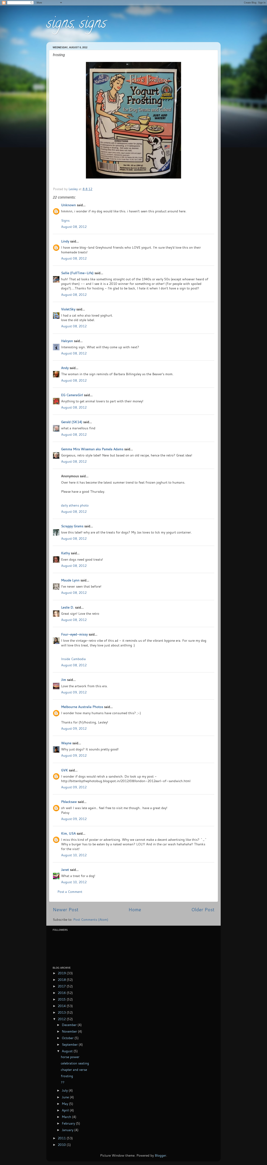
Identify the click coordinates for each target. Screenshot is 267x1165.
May (65, 1103)
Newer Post (65, 909)
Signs (65, 220)
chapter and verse (74, 1069)
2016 (62, 992)
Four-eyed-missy (74, 634)
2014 (62, 1005)
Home (134, 909)
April (66, 1110)
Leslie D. (67, 607)
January (68, 1129)
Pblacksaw (69, 801)
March (67, 1116)
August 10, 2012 (74, 855)
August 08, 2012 (74, 226)
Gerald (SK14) (71, 421)
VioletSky (68, 309)
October (68, 1037)
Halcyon (67, 340)
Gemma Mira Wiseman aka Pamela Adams (92, 449)
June (66, 1097)
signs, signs (76, 24)
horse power (70, 1056)
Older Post (202, 909)
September (70, 1044)
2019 (62, 973)
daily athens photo (75, 505)
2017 (62, 986)
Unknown (68, 205)
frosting (67, 1076)
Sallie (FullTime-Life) (77, 272)
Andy (65, 367)
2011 (62, 1138)
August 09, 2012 (74, 692)
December (70, 1024)
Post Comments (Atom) (90, 919)
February (69, 1123)
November (70, 1031)
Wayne (66, 743)
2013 (62, 1012)
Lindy (65, 241)
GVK (64, 770)
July (65, 1090)
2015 (62, 999)
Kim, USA (68, 833)
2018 (62, 979)
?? (62, 1082)
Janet (65, 869)
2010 (62, 1144)
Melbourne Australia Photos (82, 706)
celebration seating (75, 1063)
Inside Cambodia (73, 658)
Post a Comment (69, 891)
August (68, 1051)
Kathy (65, 553)
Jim (63, 679)
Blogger (160, 1155)
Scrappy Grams (72, 526)
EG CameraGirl (72, 395)
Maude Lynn (70, 580)
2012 (62, 1019)
